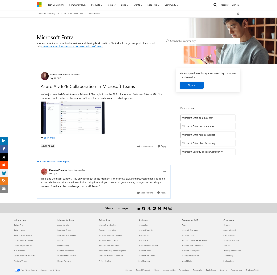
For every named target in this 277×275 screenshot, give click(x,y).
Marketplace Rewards (190, 255)
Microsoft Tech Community (192, 245)
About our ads (236, 270)
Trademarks (197, 270)
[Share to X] (149, 208)
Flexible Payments (64, 261)
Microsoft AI (143, 225)
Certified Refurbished (65, 250)
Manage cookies (169, 270)
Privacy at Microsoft (231, 240)
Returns (60, 240)
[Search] (215, 5)
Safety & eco (211, 270)
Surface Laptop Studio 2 (23, 235)
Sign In (235, 4)
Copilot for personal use (23, 245)
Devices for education (107, 230)
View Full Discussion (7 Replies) (55, 161)
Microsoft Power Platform (148, 245)
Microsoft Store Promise (66, 255)
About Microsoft (229, 230)
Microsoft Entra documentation (198, 126)
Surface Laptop (19, 230)
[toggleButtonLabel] (238, 13)
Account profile (63, 225)
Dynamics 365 (143, 235)
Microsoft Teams (144, 250)
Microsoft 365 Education (108, 240)
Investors (227, 245)
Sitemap (129, 270)
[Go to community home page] (39, 4)
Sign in (192, 85)
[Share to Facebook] (143, 208)
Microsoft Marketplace (191, 250)
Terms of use (184, 270)
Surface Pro (18, 225)
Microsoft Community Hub (48, 13)
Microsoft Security (145, 230)
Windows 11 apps (20, 261)
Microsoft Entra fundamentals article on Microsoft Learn (72, 46)
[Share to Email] (170, 208)
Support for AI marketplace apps (194, 240)
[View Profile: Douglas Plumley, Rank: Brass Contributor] (44, 171)
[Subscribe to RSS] (165, 208)
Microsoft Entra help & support (198, 134)
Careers (226, 225)
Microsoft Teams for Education (110, 235)
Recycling (223, 270)
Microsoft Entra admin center (197, 117)
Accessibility (228, 255)
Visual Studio (187, 261)
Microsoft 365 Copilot (146, 255)
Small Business (144, 261)
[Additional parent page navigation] (65, 13)
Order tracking (63, 245)
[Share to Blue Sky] (159, 208)
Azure (184, 225)
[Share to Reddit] (154, 208)
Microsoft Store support (66, 235)
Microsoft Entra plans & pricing (198, 143)
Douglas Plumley (58, 169)
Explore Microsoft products (24, 255)
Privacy (156, 270)
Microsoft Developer (190, 230)
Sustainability (228, 261)
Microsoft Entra (76, 13)
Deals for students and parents (111, 255)
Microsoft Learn (188, 235)
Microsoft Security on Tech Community (202, 151)
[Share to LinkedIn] (138, 208)
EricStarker (56, 74)
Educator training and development (112, 250)
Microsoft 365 (143, 240)
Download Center (64, 230)
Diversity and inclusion (232, 250)
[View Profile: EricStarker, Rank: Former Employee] (45, 76)
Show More (49, 137)
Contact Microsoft (143, 270)
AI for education (105, 261)
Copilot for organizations (23, 240)
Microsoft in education (107, 225)
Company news (229, 235)
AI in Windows (19, 250)
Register (224, 4)
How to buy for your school (109, 245)
